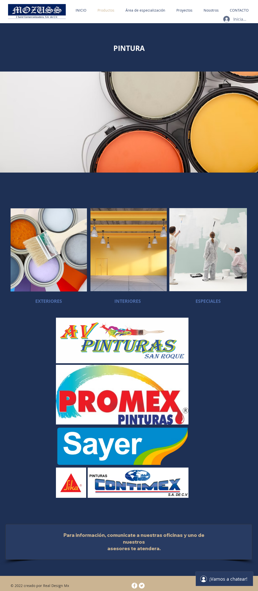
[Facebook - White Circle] (134, 585)
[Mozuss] (142, 585)
